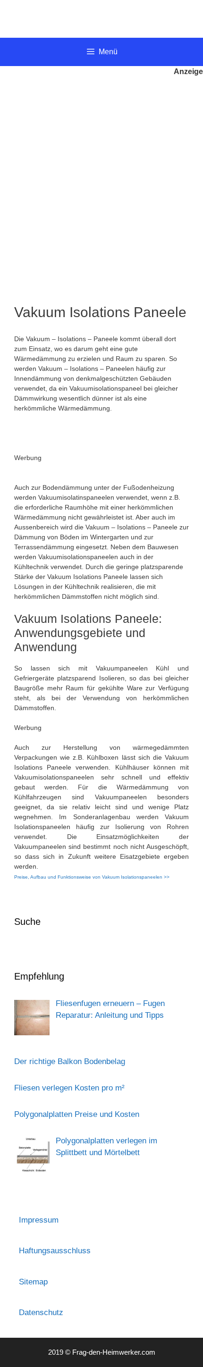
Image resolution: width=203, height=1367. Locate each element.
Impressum (39, 1220)
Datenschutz (41, 1312)
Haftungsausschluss (55, 1250)
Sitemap (33, 1281)
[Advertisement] (101, 183)
